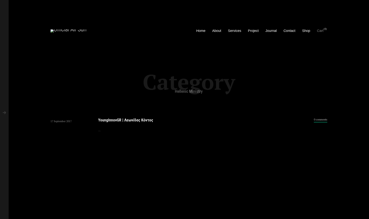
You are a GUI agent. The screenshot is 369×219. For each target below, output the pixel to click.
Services (234, 31)
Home (200, 31)
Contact (289, 31)
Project (253, 31)
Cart (320, 31)
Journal (271, 31)
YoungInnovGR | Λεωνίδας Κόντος (125, 120)
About (216, 31)
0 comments (320, 119)
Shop (306, 31)
